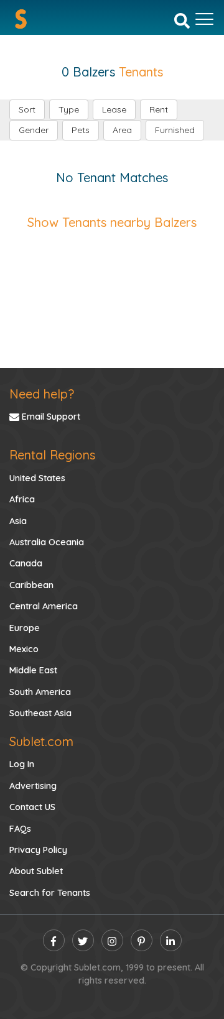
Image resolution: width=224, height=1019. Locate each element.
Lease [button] (114, 109)
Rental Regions (52, 455)
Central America (43, 606)
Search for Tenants (49, 892)
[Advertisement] (112, 286)
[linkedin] (171, 940)
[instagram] (112, 940)
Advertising (33, 785)
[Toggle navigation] (204, 19)
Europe (24, 628)
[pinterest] (141, 940)
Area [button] (122, 130)
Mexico (24, 649)
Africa (22, 499)
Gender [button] (34, 130)
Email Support (49, 416)
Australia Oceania (46, 542)
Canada (25, 563)
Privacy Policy (38, 849)
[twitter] (83, 940)
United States (37, 478)
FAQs (20, 828)
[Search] (182, 20)
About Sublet (36, 871)
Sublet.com (41, 741)
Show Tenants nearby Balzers (112, 222)
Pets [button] (81, 130)
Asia (18, 521)
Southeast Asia (40, 713)
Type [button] (68, 109)
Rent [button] (158, 109)
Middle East (33, 670)
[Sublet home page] (21, 19)
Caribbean (31, 585)
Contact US (32, 807)
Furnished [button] (175, 130)
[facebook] (54, 940)
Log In (21, 764)
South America (40, 692)
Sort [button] (27, 109)
